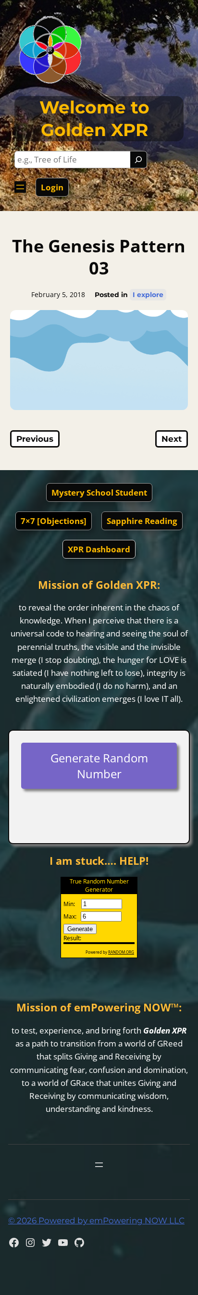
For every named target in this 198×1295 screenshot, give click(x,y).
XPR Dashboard (99, 549)
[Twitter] (46, 1242)
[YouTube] (63, 1242)
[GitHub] (79, 1242)
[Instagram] (30, 1242)
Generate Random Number (99, 766)
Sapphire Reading (142, 520)
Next (171, 439)
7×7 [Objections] (54, 520)
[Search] (138, 159)
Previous (34, 439)
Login (52, 187)
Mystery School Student (99, 492)
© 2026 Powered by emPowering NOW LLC (96, 1220)
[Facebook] (14, 1242)
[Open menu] (20, 187)
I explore (148, 294)
